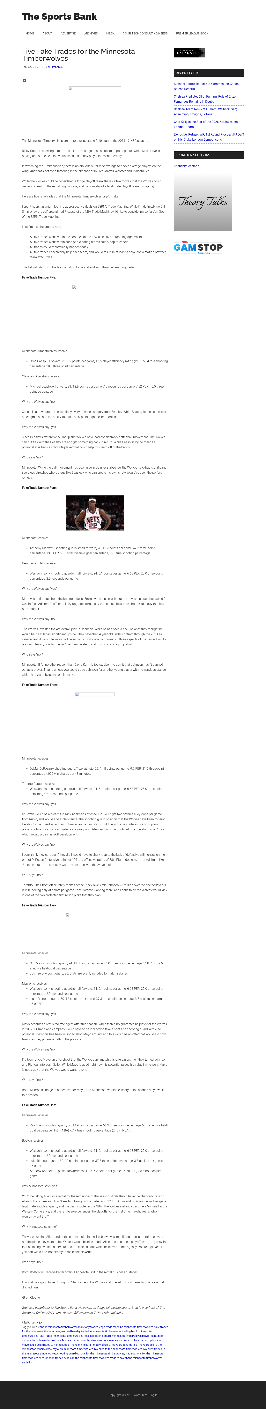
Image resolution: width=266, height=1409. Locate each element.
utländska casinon (186, 166)
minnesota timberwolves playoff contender (138, 1335)
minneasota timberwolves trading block (114, 1331)
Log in (153, 1395)
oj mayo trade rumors (122, 1344)
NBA (39, 1322)
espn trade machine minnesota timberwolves (126, 1327)
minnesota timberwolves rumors (41, 1340)
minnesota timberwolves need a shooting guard (82, 1335)
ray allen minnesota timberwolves (73, 1349)
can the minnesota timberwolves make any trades (68, 1327)
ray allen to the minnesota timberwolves (118, 1349)
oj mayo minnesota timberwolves (88, 1344)
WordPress (140, 1395)
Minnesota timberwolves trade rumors (85, 1340)
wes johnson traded (51, 1358)
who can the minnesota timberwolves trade (90, 1358)
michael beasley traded (75, 1331)
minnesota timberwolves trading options (133, 1340)
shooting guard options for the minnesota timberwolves (90, 1353)
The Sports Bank (59, 16)
